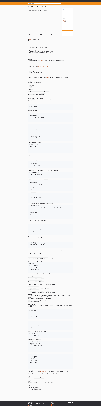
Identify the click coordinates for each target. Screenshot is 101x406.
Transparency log (65, 16)
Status (52, 402)
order (30, 40)
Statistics (37, 402)
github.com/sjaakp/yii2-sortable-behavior (68, 14)
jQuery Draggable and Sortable (44, 371)
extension (32, 40)
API (43, 402)
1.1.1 (63, 33)
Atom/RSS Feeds (30, 403)
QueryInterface (31, 99)
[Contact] (69, 402)
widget (42, 40)
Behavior (36, 40)
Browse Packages (38, 403)
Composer (42, 60)
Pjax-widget (47, 77)
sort (38, 40)
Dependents (64, 20)
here (39, 57)
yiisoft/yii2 (30, 32)
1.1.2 (63, 32)
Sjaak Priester (31, 39)
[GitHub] (72, 402)
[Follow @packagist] (70, 402)
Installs (63, 19)
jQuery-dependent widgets (33, 56)
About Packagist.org (30, 402)
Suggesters (64, 21)
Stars (63, 22)
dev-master (64, 29)
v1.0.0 (63, 35)
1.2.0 (63, 31)
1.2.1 (63, 30)
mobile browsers (47, 54)
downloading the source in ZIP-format (43, 66)
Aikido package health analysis (67, 26)
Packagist (30, 1)
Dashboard (52, 403)
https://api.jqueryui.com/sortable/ (47, 377)
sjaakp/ (30, 6)
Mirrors (44, 403)
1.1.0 (63, 34)
